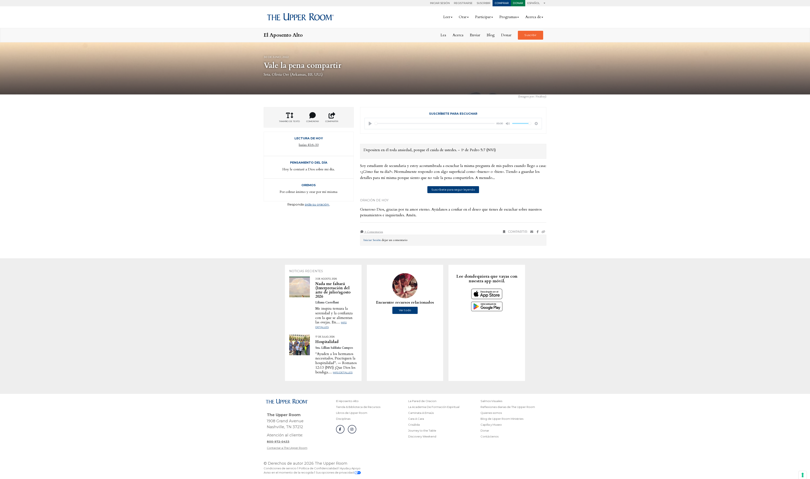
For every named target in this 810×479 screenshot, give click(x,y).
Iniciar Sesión (440, 3)
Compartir (331, 121)
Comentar (312, 121)
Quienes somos (491, 412)
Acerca (457, 35)
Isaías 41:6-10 (309, 145)
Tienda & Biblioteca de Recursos (358, 407)
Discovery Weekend (422, 436)
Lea (443, 35)
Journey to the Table (422, 430)
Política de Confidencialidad (318, 468)
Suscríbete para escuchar (453, 114)
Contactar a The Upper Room (287, 447)
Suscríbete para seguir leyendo (453, 189)
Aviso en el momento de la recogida (288, 472)
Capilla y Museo (491, 424)
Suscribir (483, 3)
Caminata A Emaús (421, 412)
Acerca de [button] (533, 17)
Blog (491, 35)
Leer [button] (446, 17)
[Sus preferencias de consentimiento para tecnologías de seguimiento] (803, 475)
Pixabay (540, 96)
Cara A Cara (416, 418)
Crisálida (414, 424)
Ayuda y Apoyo (350, 468)
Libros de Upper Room (351, 412)
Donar (518, 3)
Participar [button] (483, 17)
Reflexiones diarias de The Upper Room (508, 407)
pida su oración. (317, 204)
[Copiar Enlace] (543, 232)
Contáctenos (489, 436)
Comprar (502, 3)
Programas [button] (508, 17)
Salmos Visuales (491, 401)
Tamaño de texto (289, 121)
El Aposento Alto (347, 401)
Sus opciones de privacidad (335, 472)
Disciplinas (343, 418)
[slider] (435, 123)
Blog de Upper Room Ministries (502, 418)
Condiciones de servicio (280, 468)
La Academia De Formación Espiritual (433, 407)
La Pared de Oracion (422, 401)
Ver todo (405, 310)
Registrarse (463, 3)
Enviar (475, 35)
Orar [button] (463, 17)
